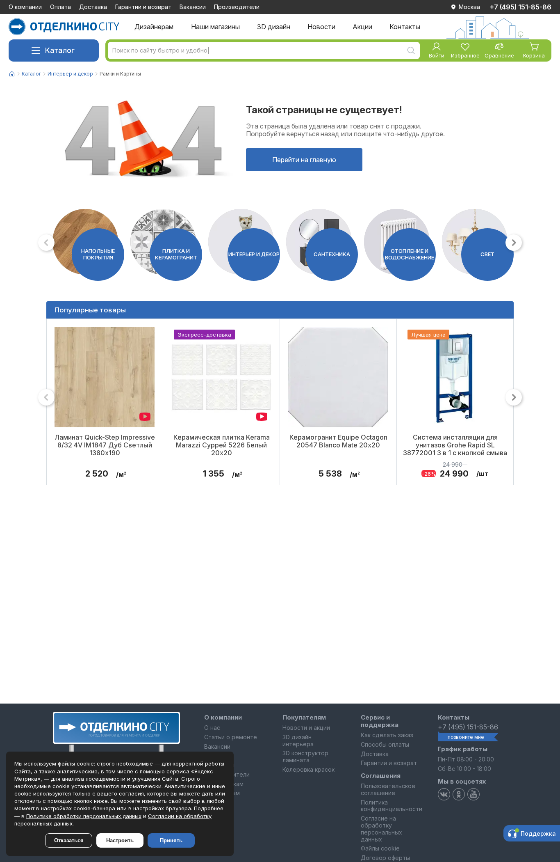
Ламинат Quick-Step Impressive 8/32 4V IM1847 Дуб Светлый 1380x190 (105, 444)
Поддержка (538, 833)
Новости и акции (306, 727)
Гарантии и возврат (143, 6)
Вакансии (193, 6)
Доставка (93, 6)
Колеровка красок (308, 769)
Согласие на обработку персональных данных (381, 828)
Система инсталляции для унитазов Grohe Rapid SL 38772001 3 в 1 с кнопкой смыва (455, 444)
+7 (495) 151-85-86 (520, 7)
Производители (237, 6)
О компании (25, 6)
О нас (212, 727)
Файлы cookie (380, 848)
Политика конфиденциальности (391, 806)
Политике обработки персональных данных (83, 816)
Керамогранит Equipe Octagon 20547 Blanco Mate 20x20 (338, 441)
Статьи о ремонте (230, 737)
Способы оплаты (385, 744)
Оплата (60, 6)
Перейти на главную (304, 160)
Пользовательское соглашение (388, 789)
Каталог (60, 50)
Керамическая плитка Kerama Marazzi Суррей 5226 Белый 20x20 (221, 444)
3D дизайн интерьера (298, 740)
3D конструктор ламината (305, 756)
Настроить (120, 840)
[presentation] (46, 242)
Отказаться (69, 840)
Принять (171, 840)
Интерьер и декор (70, 74)
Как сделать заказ (387, 734)
